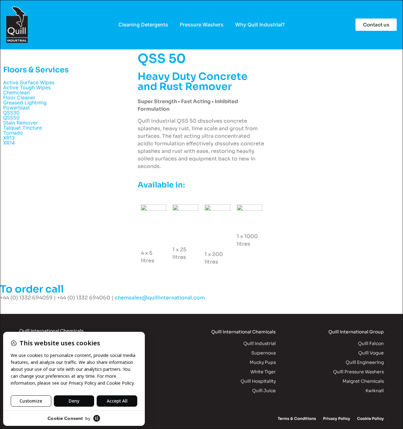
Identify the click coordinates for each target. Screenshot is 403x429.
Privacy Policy (336, 418)
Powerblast (16, 107)
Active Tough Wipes (27, 87)
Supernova (263, 353)
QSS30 (11, 112)
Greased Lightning (25, 102)
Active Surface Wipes (28, 82)
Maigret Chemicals (363, 381)
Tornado (13, 132)
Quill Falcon (371, 343)
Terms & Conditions (297, 418)
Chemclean (16, 92)
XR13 (9, 137)
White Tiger (263, 372)
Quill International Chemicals (243, 332)
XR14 (9, 142)
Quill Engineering (365, 362)
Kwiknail (375, 390)
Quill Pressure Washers (358, 372)
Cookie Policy (370, 418)
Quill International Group (356, 332)
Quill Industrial (259, 343)
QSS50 (11, 117)
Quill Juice (264, 390)
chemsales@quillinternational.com (160, 297)
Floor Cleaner (19, 97)
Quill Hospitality (258, 381)
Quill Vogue (371, 353)
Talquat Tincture (22, 127)
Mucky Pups (263, 362)
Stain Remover (20, 122)
